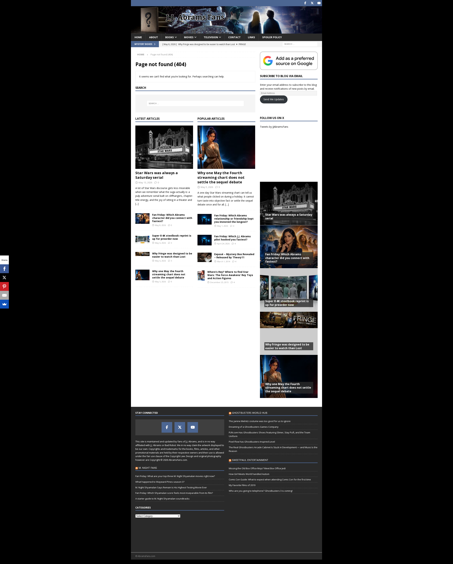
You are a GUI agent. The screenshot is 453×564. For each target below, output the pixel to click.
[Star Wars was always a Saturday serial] (164, 147)
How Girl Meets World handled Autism (249, 474)
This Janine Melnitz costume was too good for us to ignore (260, 421)
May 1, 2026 (222, 226)
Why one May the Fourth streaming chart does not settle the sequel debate (168, 274)
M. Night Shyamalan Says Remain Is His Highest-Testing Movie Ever (171, 487)
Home (138, 37)
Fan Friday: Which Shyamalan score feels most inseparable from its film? (174, 493)
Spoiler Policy (272, 37)
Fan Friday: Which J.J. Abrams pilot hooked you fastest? (232, 238)
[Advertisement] (289, 155)
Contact (234, 37)
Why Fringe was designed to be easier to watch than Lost (172, 255)
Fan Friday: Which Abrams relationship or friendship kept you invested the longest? (234, 218)
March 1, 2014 (223, 261)
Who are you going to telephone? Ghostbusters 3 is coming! (261, 490)
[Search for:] (300, 43)
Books (169, 37)
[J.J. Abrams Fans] (226, 31)
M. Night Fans (148, 467)
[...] (137, 203)
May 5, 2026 (160, 281)
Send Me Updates (273, 99)
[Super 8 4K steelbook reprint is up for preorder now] (142, 239)
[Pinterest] (4, 286)
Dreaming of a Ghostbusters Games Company (254, 426)
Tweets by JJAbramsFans (274, 126)
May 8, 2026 (160, 225)
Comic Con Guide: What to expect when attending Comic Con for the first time (270, 479)
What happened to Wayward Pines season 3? (159, 481)
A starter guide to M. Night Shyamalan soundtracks (162, 498)
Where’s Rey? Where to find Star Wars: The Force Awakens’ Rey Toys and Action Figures (230, 275)
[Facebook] (4, 268)
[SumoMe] (4, 304)
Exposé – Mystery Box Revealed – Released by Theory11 (234, 255)
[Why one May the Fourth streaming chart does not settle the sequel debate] (142, 275)
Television (211, 37)
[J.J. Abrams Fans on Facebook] (305, 3)
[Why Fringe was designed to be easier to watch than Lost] (142, 254)
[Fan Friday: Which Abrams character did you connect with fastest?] (142, 218)
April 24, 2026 (223, 243)
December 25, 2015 (219, 282)
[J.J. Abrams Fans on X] (312, 3)
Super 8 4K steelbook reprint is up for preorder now (171, 237)
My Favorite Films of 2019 (242, 485)
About (153, 37)
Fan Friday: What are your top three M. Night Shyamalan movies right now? (175, 476)
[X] (4, 277)
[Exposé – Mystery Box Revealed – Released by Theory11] (204, 257)
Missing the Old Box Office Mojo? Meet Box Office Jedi (257, 468)
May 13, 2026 (145, 182)
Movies (188, 37)
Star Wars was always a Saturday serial (156, 175)
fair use (151, 456)
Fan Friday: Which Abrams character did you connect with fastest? (172, 218)
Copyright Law (177, 456)
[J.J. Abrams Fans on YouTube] (319, 3)
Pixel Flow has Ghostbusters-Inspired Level (252, 441)
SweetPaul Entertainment (250, 460)
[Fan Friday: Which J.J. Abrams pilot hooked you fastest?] (204, 240)
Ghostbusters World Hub (249, 412)
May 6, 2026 (160, 243)
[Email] (4, 295)
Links (251, 37)
